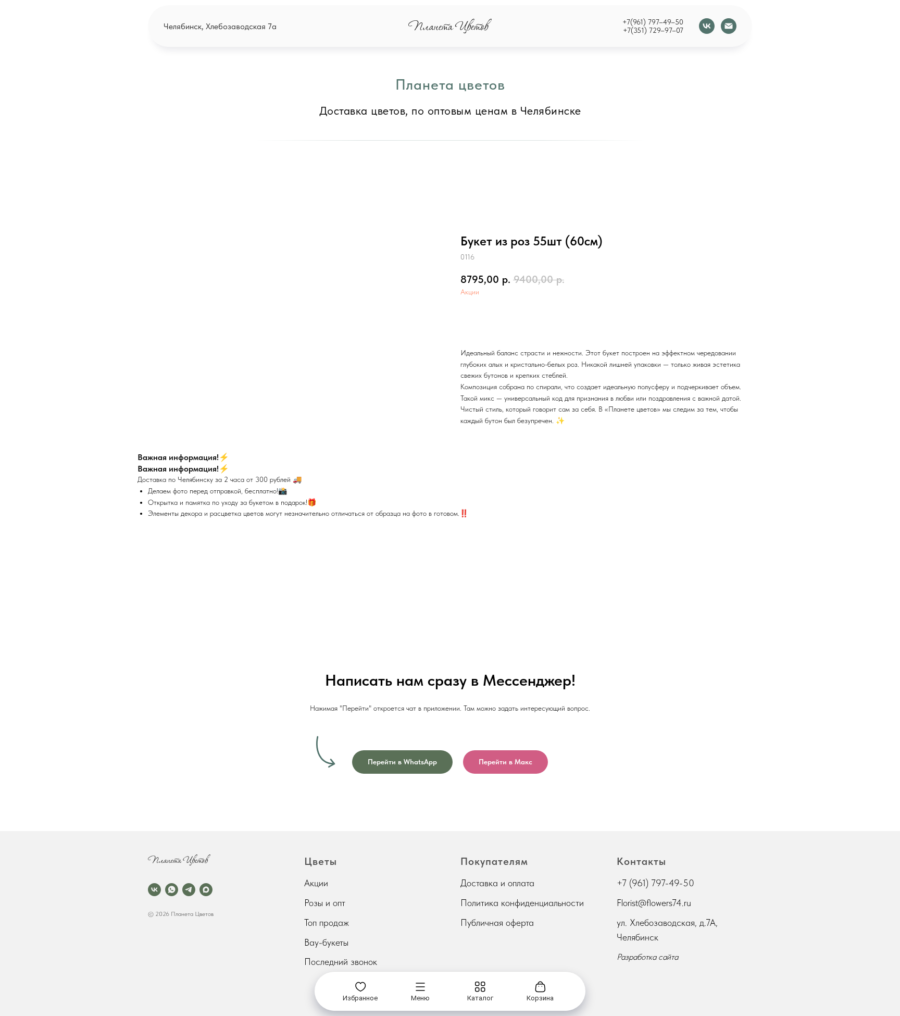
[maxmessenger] (206, 889)
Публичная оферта (497, 922)
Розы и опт (324, 902)
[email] (728, 26)
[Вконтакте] (707, 26)
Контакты (641, 861)
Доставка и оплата (497, 882)
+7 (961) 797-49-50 (655, 882)
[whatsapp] (171, 889)
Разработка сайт (645, 957)
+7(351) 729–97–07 (653, 30)
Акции (469, 292)
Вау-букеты (326, 942)
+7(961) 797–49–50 (652, 22)
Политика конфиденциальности (522, 902)
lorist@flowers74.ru (656, 902)
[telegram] (188, 889)
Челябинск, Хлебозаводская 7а (220, 26)
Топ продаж (326, 922)
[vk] (154, 889)
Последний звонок (340, 961)
